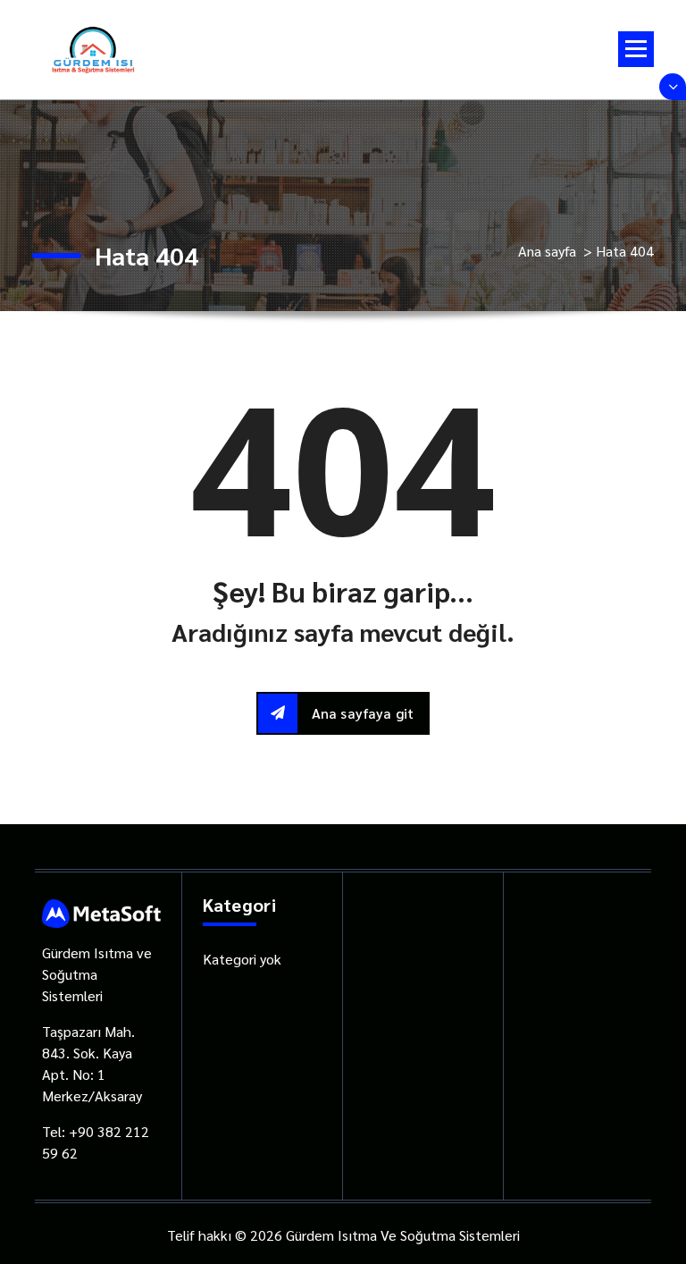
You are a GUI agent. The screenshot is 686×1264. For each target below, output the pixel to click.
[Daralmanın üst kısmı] (672, 86)
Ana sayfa (547, 250)
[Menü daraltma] (636, 49)
